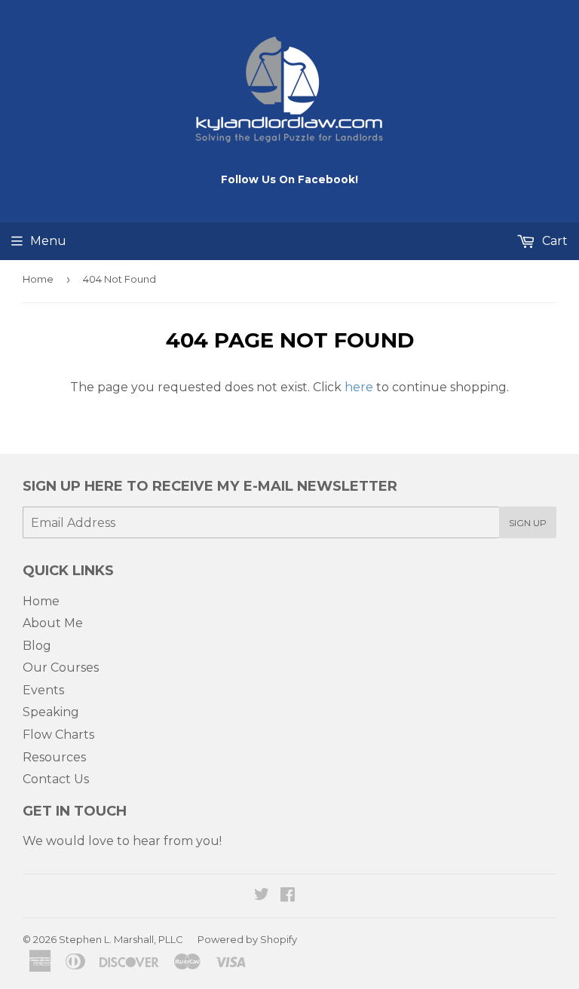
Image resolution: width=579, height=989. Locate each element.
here (359, 387)
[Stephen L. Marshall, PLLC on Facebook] (288, 896)
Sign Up (528, 522)
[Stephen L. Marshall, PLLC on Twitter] (261, 896)
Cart (553, 241)
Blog (37, 645)
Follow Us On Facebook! (289, 179)
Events (43, 690)
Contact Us (56, 779)
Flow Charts (58, 734)
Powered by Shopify (247, 939)
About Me (53, 623)
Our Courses (61, 667)
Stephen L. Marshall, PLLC (121, 939)
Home (38, 279)
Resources (54, 757)
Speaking (51, 712)
